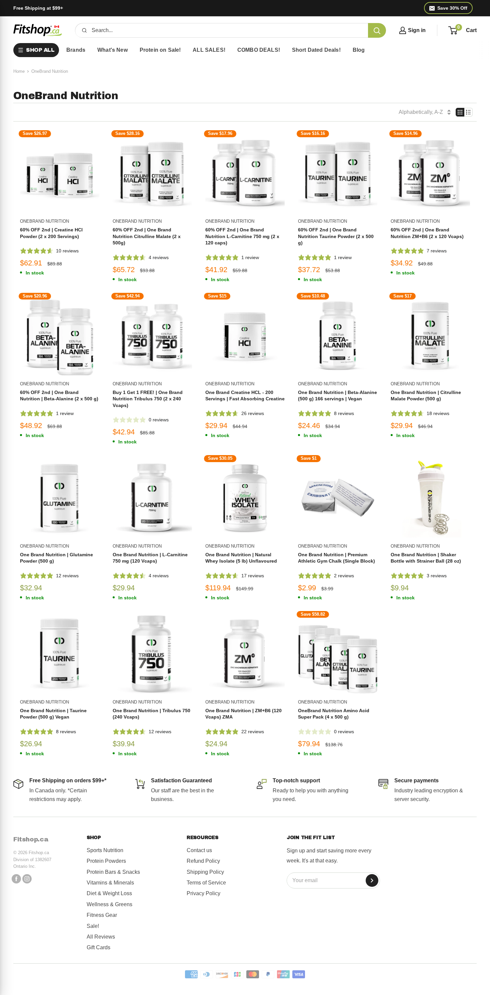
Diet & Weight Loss (109, 893)
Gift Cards (98, 947)
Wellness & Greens (109, 904)
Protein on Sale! (160, 50)
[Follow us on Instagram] (27, 879)
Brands (75, 50)
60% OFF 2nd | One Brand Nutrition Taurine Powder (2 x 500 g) (336, 236)
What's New (112, 50)
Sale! (93, 926)
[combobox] (227, 30)
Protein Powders (106, 861)
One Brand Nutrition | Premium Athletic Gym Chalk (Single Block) (336, 558)
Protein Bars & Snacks (113, 872)
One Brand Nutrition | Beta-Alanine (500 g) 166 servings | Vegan (337, 396)
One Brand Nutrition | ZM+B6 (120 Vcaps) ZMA (243, 714)
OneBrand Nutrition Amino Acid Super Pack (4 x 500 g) (333, 714)
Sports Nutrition (105, 850)
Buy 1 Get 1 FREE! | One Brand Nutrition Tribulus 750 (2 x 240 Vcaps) (148, 399)
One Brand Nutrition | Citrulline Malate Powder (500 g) (426, 396)
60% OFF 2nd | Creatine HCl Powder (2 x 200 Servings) (51, 233)
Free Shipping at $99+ (38, 8)
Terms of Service (206, 882)
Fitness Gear (102, 915)
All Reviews (101, 937)
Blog (359, 50)
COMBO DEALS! (258, 50)
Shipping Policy (205, 872)
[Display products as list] (468, 112)
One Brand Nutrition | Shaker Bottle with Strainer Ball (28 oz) (426, 558)
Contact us (199, 850)
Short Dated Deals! (316, 50)
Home (19, 71)
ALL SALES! (209, 50)
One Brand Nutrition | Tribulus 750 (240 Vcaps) (151, 714)
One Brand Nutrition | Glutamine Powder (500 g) (56, 558)
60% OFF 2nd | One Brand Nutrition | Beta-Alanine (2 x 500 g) (59, 396)
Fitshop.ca (30, 839)
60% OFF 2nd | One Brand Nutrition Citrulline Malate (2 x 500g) (147, 236)
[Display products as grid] (460, 112)
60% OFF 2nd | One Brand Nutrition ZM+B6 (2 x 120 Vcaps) (427, 233)
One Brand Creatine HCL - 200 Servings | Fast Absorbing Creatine (245, 396)
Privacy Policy (203, 893)
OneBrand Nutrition (44, 221)
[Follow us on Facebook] (16, 879)
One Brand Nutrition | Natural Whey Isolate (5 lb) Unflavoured (241, 558)
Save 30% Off (452, 8)
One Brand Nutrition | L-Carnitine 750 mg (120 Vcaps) (150, 558)
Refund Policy (203, 861)
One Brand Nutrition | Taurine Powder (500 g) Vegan (53, 714)
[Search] (377, 30)
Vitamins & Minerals (110, 882)
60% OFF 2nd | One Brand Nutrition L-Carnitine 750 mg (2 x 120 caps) (242, 236)
